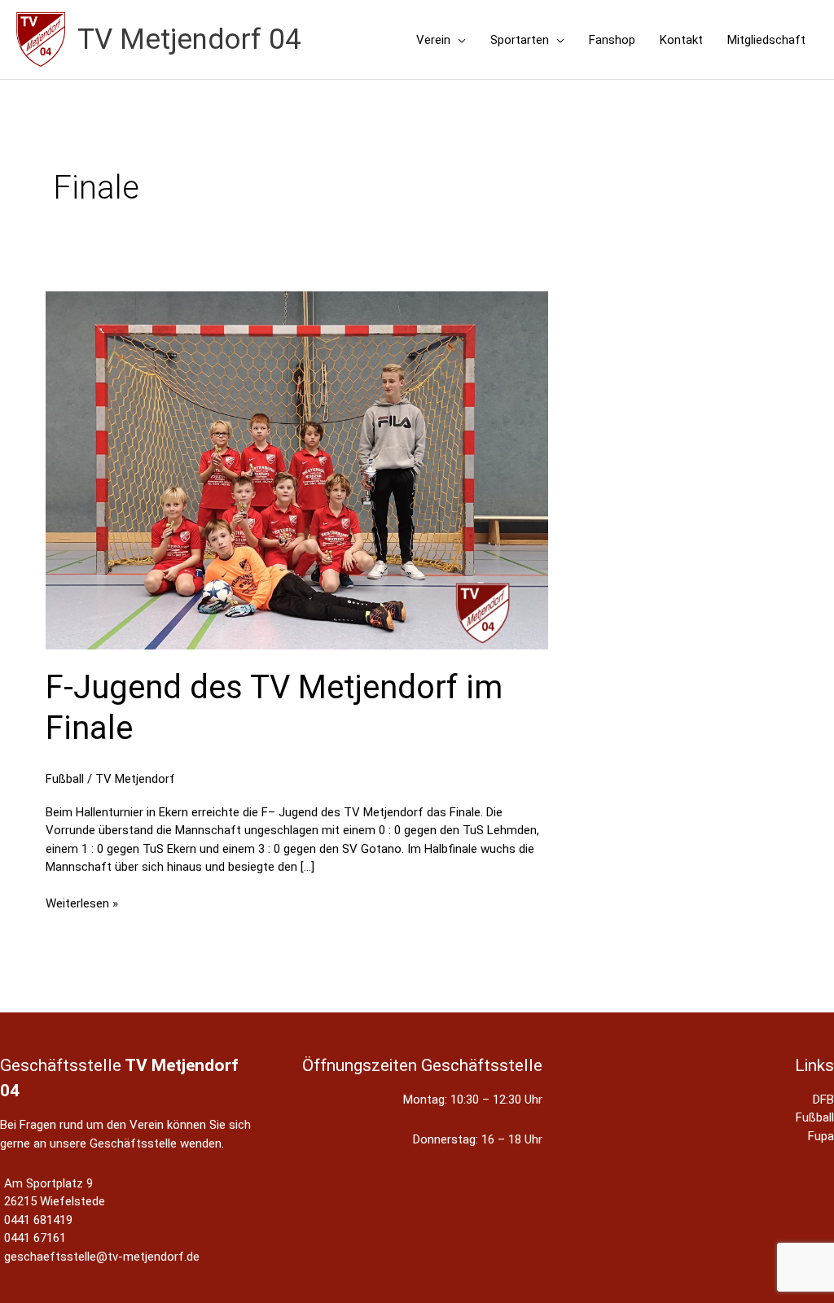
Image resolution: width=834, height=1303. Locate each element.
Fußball (65, 779)
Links (814, 1065)
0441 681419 (38, 1220)
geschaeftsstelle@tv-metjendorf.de (102, 1256)
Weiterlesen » (82, 904)
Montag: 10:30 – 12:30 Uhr (472, 1099)
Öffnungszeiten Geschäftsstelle (422, 1065)
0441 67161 (35, 1238)
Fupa (821, 1136)
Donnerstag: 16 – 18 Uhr (477, 1139)
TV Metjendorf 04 (189, 39)
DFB (823, 1099)
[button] (458, 39)
